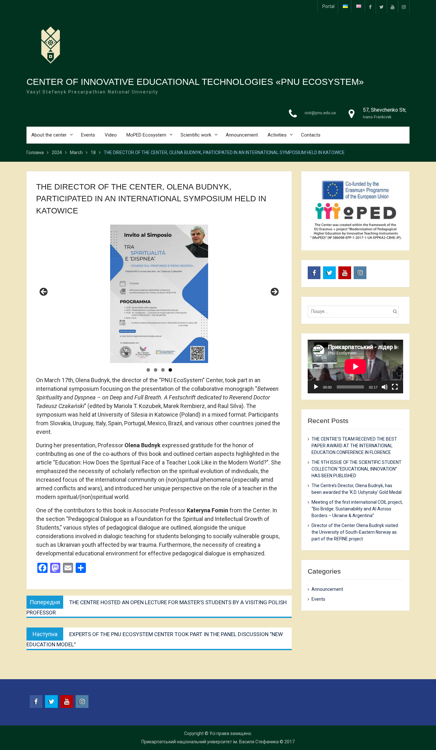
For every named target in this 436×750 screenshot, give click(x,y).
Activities (277, 135)
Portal (328, 6)
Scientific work (196, 135)
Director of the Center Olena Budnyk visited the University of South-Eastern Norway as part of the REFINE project (355, 532)
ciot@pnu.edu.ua (320, 112)
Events (88, 135)
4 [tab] (170, 370)
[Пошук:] (355, 311)
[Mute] (384, 387)
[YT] (392, 7)
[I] (404, 7)
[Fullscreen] (395, 387)
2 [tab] (155, 370)
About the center (49, 135)
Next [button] (274, 292)
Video (111, 135)
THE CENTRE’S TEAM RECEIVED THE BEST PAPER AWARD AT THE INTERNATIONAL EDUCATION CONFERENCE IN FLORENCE (354, 445)
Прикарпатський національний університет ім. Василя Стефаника (210, 741)
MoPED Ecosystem (146, 135)
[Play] (316, 387)
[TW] (381, 7)
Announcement (242, 135)
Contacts (310, 135)
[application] (355, 366)
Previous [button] (44, 292)
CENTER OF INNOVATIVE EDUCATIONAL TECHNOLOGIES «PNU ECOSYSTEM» (195, 82)
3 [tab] (163, 370)
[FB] (370, 7)
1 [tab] (148, 370)
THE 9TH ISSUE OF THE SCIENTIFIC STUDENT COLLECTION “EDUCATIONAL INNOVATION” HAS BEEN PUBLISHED (357, 469)
